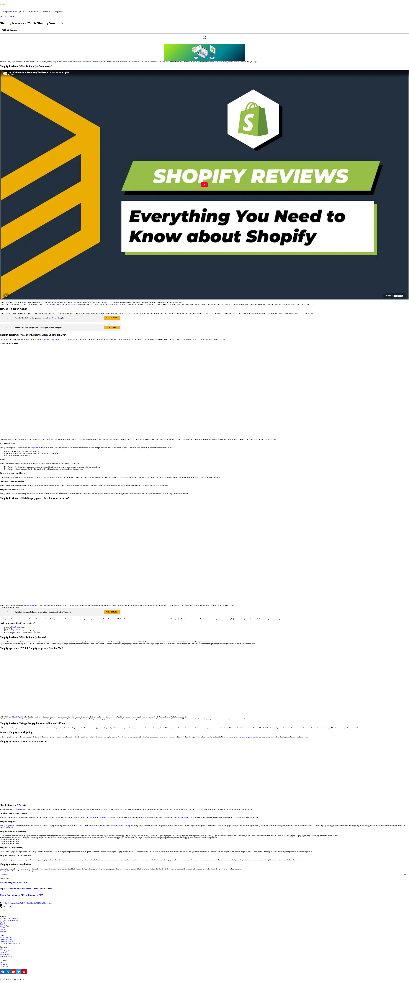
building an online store (31, 605)
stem (73, 304)
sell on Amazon (185, 817)
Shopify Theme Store (146, 642)
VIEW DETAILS (111, 318)
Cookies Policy (22, 977)
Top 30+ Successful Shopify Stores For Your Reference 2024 (26, 889)
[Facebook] (2, 971)
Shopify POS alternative (231, 728)
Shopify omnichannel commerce (95, 817)
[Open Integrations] (37, 11)
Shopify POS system (13, 728)
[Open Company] (62, 11)
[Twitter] (18, 971)
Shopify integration (6, 826)
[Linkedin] (8, 971)
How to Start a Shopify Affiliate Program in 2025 (21, 895)
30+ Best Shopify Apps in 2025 (13, 882)
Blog (31, 871)
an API (313, 304)
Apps (15, 871)
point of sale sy (67, 304)
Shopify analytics (21, 809)
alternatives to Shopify (122, 826)
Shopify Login (16, 627)
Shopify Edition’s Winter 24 (53, 339)
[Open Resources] (50, 11)
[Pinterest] (24, 971)
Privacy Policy (14, 977)
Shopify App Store (18, 717)
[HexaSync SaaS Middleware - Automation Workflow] (2, 4)
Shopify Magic (35, 448)
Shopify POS (54, 304)
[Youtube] (13, 971)
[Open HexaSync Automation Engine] (23, 11)
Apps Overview (23, 871)
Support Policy (31, 977)
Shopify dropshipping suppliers (248, 737)
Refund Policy (40, 977)
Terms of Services (4, 977)
